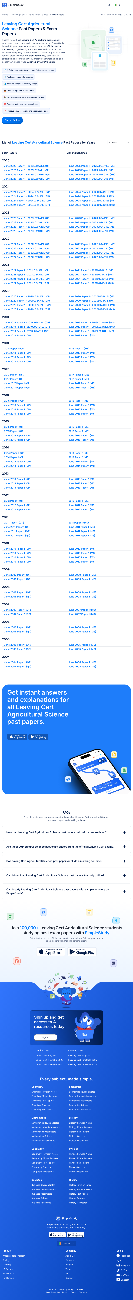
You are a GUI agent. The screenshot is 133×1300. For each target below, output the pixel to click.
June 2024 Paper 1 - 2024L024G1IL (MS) (92, 205)
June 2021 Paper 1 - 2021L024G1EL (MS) (92, 279)
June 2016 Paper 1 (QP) (17, 405)
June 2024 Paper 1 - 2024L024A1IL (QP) (27, 196)
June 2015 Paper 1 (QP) (17, 435)
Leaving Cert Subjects (79, 1055)
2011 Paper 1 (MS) (79, 522)
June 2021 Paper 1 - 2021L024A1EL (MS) (91, 270)
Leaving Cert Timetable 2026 (82, 1064)
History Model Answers (80, 1189)
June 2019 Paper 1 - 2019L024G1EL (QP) (27, 326)
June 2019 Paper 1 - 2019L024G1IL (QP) (26, 331)
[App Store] (50, 951)
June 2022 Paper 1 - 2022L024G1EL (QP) (27, 252)
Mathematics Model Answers (45, 1127)
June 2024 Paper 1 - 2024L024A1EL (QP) (27, 192)
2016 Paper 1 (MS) (79, 400)
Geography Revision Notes (44, 1154)
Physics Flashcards (78, 1171)
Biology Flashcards (78, 1140)
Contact (69, 1278)
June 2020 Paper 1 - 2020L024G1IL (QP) (27, 309)
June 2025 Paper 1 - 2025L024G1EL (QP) (27, 174)
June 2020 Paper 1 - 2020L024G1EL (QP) (27, 305)
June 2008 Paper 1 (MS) (82, 592)
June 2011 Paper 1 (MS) (82, 527)
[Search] (109, 5)
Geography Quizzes (41, 1167)
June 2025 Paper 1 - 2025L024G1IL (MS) (92, 178)
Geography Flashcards (42, 1171)
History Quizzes (77, 1198)
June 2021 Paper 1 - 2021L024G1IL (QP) (26, 283)
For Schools (8, 1278)
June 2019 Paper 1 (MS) (82, 335)
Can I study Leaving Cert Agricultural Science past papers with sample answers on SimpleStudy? (57, 891)
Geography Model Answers (44, 1158)
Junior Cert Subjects (46, 1055)
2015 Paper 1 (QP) (14, 427)
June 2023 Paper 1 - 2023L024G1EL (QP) (27, 226)
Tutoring (7, 1264)
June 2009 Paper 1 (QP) (17, 574)
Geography (37, 1149)
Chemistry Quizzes (40, 1105)
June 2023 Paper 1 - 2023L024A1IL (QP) (27, 222)
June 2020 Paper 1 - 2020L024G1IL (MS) (92, 309)
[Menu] (129, 5)
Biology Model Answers (80, 1127)
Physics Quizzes (77, 1167)
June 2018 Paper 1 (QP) (17, 353)
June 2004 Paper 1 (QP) (17, 662)
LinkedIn (125, 1279)
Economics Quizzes (78, 1105)
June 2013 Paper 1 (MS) (82, 479)
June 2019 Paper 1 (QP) (17, 335)
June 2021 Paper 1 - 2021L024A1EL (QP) (27, 270)
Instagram (125, 1265)
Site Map (83, 1292)
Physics (73, 1149)
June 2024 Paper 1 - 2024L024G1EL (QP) (27, 200)
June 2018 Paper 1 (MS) (82, 353)
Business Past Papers (41, 1193)
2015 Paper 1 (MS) (79, 427)
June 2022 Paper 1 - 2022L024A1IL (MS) (91, 248)
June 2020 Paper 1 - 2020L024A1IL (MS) (92, 300)
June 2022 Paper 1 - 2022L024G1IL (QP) (27, 257)
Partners (69, 1260)
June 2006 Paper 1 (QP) (17, 627)
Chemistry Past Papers (42, 1100)
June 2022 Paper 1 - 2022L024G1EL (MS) (92, 252)
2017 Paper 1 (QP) (14, 374)
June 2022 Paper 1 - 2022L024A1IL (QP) (27, 248)
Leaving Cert (18, 14)
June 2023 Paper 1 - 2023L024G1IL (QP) (27, 231)
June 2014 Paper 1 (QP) (17, 461)
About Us (70, 1255)
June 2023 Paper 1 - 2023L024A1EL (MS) (92, 218)
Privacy (69, 1264)
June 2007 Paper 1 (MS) (82, 609)
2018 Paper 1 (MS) (79, 348)
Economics (75, 1086)
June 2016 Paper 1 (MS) (82, 405)
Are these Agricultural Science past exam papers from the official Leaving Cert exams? (60, 846)
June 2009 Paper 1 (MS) (82, 574)
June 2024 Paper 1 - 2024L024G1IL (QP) (27, 205)
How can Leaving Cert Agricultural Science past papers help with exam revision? (56, 832)
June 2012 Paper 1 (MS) (82, 505)
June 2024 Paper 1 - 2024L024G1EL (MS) (92, 200)
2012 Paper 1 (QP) (14, 500)
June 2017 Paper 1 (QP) (17, 383)
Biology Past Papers (79, 1131)
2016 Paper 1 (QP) (14, 400)
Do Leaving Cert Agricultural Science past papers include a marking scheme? (54, 861)
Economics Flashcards (80, 1109)
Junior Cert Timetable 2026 (49, 1064)
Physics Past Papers (79, 1162)
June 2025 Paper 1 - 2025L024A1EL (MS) (92, 166)
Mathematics (38, 1118)
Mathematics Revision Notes (45, 1122)
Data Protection (53, 1292)
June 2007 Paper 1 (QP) (17, 609)
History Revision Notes (80, 1185)
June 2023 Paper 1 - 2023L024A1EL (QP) (27, 218)
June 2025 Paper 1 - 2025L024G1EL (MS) (92, 174)
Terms (68, 1269)
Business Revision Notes (43, 1185)
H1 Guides (7, 1269)
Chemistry (37, 1086)
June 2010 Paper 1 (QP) (17, 548)
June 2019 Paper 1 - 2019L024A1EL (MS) (92, 322)
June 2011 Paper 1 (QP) (17, 527)
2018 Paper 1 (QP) (14, 348)
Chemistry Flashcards (41, 1109)
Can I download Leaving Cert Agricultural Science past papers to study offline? (55, 875)
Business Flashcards (41, 1202)
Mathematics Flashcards (43, 1140)
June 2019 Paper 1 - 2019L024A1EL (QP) (27, 322)
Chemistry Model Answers (44, 1096)
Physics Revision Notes (80, 1154)
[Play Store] (82, 951)
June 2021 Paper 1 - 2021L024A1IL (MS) (91, 274)
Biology (73, 1118)
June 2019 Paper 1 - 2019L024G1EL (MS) (92, 326)
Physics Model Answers (80, 1158)
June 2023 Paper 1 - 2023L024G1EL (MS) (92, 226)
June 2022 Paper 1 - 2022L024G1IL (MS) (92, 257)
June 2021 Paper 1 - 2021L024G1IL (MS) (91, 283)
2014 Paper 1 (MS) (79, 453)
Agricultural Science (38, 14)
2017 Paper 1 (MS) (79, 374)
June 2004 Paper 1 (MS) (82, 662)
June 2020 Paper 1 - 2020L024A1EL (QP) (27, 296)
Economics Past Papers (80, 1100)
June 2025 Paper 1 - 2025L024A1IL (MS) (91, 170)
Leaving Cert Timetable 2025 (82, 1060)
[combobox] (119, 142)
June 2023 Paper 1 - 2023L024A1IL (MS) (91, 222)
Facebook (125, 1255)
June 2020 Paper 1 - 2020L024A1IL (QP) (27, 300)
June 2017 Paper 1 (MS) (82, 383)
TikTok (124, 1270)
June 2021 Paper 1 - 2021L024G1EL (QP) (27, 279)
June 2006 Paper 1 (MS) (82, 627)
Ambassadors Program (14, 1255)
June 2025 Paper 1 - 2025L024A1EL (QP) (27, 166)
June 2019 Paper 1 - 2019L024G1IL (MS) (91, 331)
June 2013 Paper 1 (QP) (17, 479)
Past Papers (58, 14)
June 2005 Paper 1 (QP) (17, 644)
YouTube (125, 1275)
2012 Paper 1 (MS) (79, 500)
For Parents (8, 1273)
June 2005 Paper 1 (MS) (82, 644)
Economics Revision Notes (82, 1091)
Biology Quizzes (77, 1136)
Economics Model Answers (82, 1096)
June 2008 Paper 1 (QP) (17, 592)
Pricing (6, 1260)
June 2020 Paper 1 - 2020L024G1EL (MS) (92, 305)
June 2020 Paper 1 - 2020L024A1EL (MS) (92, 296)
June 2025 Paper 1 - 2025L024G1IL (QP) (27, 178)
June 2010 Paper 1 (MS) (82, 548)
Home (5, 14)
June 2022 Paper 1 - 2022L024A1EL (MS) (92, 244)
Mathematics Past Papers (43, 1131)
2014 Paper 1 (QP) (14, 453)
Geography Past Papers (43, 1162)
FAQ (67, 1273)
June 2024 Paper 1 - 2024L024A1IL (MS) (92, 196)
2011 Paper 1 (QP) (14, 522)
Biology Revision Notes (80, 1122)
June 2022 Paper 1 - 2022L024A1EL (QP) (27, 244)
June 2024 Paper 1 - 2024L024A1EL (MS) (92, 192)
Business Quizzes (39, 1198)
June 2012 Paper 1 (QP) (17, 505)
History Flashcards (78, 1202)
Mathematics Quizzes (41, 1136)
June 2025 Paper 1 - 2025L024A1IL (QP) (27, 170)
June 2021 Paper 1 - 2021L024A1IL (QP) (26, 274)
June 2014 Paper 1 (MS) (82, 461)
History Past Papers (78, 1193)
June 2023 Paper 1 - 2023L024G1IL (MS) (92, 231)
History (73, 1180)
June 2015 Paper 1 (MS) (82, 435)
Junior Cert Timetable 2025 (49, 1060)
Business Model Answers (43, 1189)
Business (36, 1180)
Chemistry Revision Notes (43, 1091)
